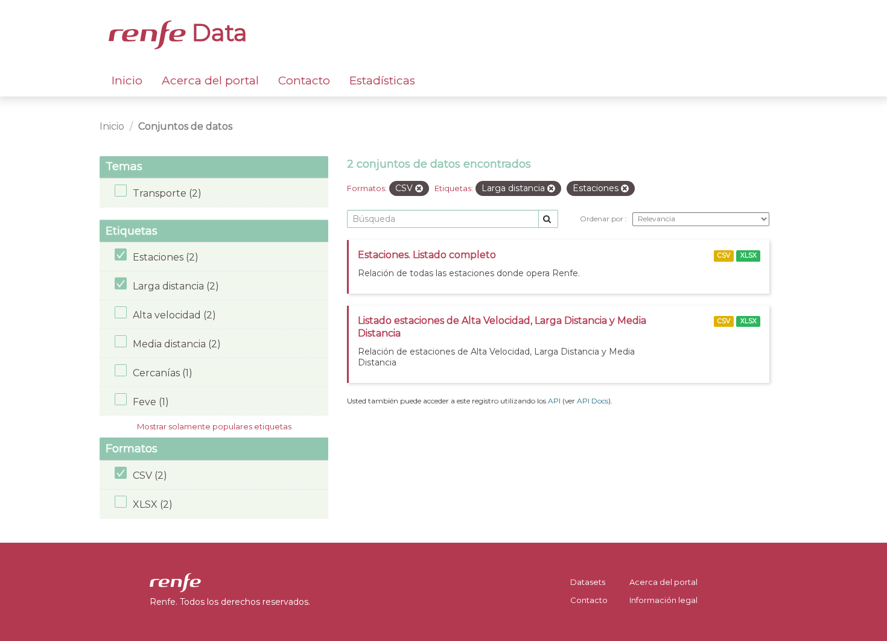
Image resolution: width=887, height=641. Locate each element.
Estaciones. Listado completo (427, 255)
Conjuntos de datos (185, 126)
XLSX (748, 255)
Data (216, 32)
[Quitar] (419, 189)
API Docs (592, 400)
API (554, 400)
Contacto (304, 80)
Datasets (587, 582)
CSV (723, 255)
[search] (548, 219)
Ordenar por (602, 218)
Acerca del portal (210, 80)
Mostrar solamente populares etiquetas (214, 426)
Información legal (663, 600)
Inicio (127, 80)
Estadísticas (382, 80)
